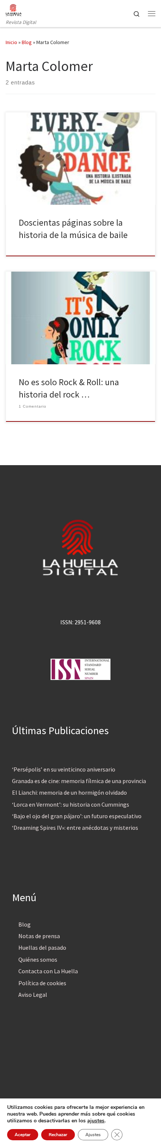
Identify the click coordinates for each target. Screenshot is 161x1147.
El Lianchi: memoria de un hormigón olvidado (69, 792)
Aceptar (23, 1135)
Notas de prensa (39, 936)
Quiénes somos (37, 959)
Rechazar (58, 1135)
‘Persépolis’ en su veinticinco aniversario (63, 769)
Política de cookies (42, 983)
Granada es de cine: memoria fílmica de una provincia (79, 781)
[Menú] (151, 13)
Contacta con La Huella (48, 971)
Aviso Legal (32, 994)
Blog (27, 42)
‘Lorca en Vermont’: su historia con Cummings (70, 804)
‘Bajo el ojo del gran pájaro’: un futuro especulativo (77, 816)
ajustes (95, 1120)
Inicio (11, 42)
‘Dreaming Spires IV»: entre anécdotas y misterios (75, 827)
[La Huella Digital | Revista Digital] (14, 9)
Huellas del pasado (42, 947)
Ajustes (93, 1135)
